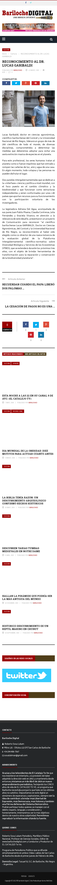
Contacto (31, 876)
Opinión (15, 363)
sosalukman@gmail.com (16, 755)
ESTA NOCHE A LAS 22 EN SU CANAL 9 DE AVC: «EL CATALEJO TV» (27, 397)
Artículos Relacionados (13, 354)
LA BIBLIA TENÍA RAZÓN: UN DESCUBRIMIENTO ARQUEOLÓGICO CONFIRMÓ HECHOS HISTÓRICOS (24, 500)
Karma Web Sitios (47, 880)
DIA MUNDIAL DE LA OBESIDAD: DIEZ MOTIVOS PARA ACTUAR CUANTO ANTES (27, 452)
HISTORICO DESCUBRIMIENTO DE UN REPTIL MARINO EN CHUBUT (25, 627)
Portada (23, 876)
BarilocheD (18, 70)
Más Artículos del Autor (35, 354)
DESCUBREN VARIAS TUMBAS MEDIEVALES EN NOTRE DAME (21, 550)
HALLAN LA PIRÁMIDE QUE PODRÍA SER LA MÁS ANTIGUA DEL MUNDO (27, 597)
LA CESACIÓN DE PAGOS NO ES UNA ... (30, 306)
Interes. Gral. (18, 411)
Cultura (6, 50)
